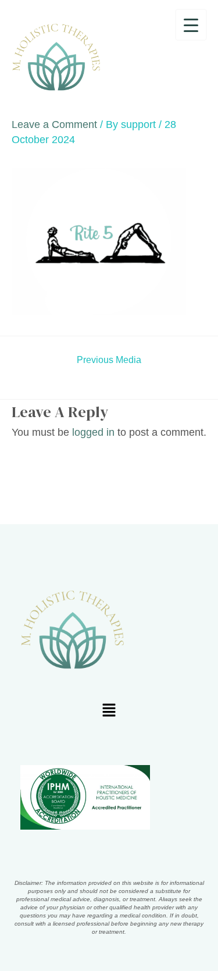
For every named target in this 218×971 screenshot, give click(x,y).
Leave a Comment (54, 124)
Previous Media (109, 360)
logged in (93, 432)
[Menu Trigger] (191, 25)
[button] (108, 711)
